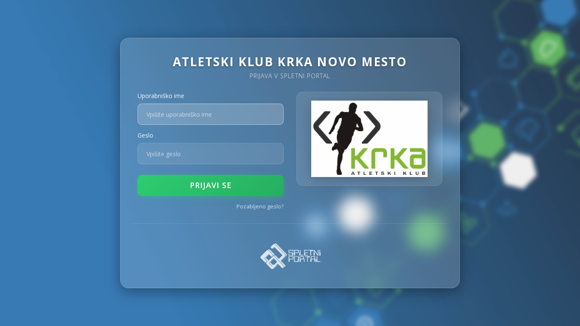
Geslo (145, 135)
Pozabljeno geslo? (260, 206)
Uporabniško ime (161, 96)
